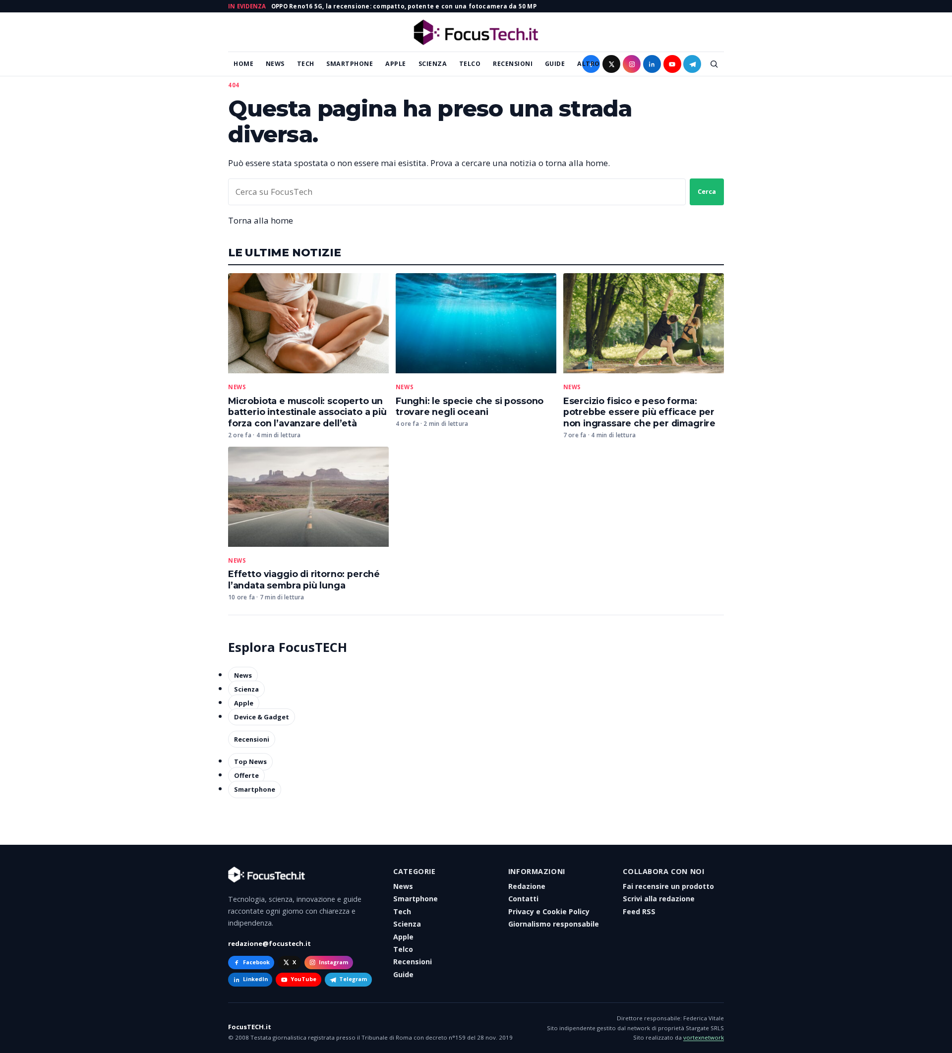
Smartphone (349, 63)
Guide (555, 63)
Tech (305, 63)
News (275, 63)
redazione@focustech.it (269, 943)
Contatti (523, 898)
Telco (470, 63)
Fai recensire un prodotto (668, 886)
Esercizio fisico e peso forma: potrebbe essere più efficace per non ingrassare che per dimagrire (639, 412)
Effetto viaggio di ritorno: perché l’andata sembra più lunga (304, 579)
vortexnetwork (703, 1037)
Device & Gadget (261, 716)
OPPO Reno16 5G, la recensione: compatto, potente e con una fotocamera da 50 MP (403, 6)
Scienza (432, 63)
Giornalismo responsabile (553, 924)
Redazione (526, 886)
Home (243, 63)
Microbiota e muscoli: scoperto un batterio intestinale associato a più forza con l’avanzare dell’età (307, 412)
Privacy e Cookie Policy (549, 911)
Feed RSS (639, 911)
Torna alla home (260, 220)
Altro (588, 63)
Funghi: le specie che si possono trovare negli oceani (469, 406)
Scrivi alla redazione (659, 898)
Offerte (246, 775)
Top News (250, 761)
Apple (395, 63)
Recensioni (513, 63)
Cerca (707, 191)
